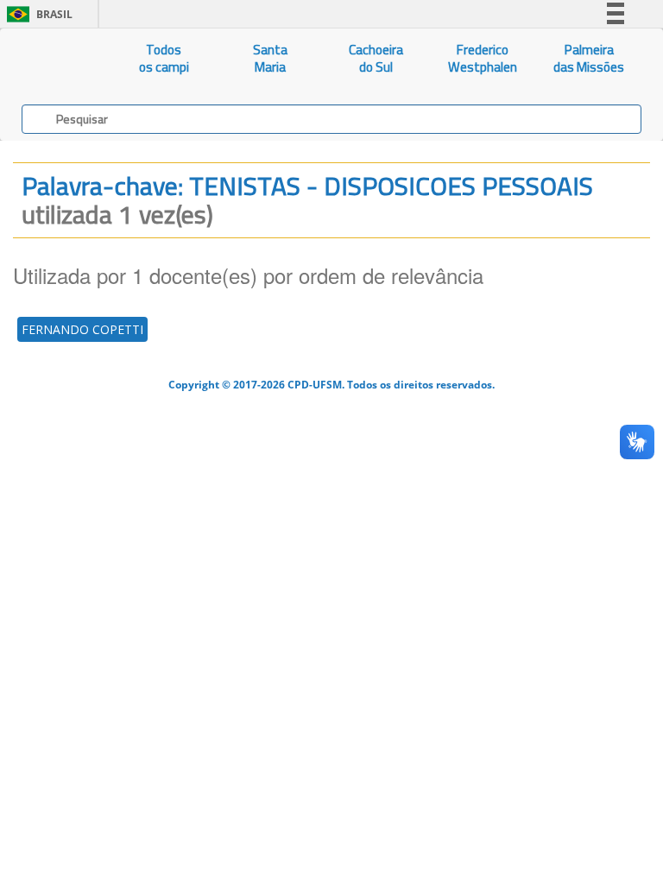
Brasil (36, 14)
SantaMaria (270, 58)
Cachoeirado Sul (376, 58)
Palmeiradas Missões (588, 58)
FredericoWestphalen (482, 58)
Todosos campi (164, 58)
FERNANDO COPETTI (82, 329)
